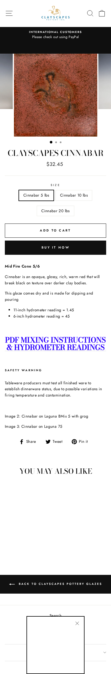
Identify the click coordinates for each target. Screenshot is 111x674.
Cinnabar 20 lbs (55, 211)
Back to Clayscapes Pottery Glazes (59, 584)
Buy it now (55, 247)
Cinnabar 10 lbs (74, 195)
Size (55, 185)
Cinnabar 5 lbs (36, 195)
